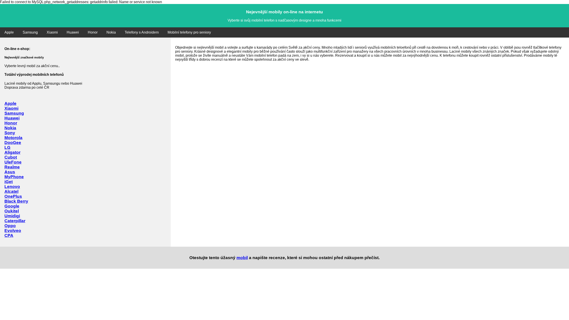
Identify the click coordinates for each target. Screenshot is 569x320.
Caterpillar (14, 220)
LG (7, 147)
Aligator (12, 152)
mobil (242, 257)
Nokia (111, 32)
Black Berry (16, 201)
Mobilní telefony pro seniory (189, 32)
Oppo (10, 225)
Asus (9, 172)
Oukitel (11, 211)
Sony (9, 132)
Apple (9, 32)
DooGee (12, 142)
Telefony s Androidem (142, 32)
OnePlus (13, 196)
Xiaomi (52, 32)
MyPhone (14, 176)
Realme (12, 167)
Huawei (73, 32)
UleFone (13, 162)
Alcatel (11, 191)
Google (11, 206)
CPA (8, 235)
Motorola (13, 137)
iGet (8, 181)
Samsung (30, 32)
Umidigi (12, 216)
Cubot (10, 157)
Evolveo (12, 230)
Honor (93, 32)
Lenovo (12, 186)
